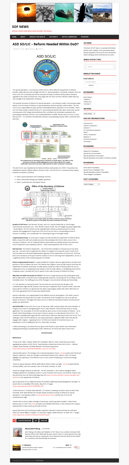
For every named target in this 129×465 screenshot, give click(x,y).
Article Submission (69, 37)
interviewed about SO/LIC (46, 395)
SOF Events (53, 37)
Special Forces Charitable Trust (94, 170)
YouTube (86, 104)
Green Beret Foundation (91, 168)
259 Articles (46, 429)
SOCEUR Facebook (90, 139)
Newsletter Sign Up (37, 37)
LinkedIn (86, 99)
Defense (40, 49)
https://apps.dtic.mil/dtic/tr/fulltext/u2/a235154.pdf (31, 415)
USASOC (86, 128)
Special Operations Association (94, 156)
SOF (36, 420)
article (62, 353)
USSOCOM (44, 420)
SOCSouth (87, 141)
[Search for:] (100, 67)
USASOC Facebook (90, 126)
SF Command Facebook (91, 130)
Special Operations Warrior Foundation (96, 172)
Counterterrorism (24, 420)
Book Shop (87, 97)
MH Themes (40, 460)
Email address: (89, 79)
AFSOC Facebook (89, 135)
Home (14, 37)
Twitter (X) (87, 102)
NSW (85, 132)
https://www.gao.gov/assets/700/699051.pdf (28, 386)
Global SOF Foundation (91, 151)
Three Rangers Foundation (92, 174)
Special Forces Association (92, 153)
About (22, 37)
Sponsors (84, 37)
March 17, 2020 (19, 49)
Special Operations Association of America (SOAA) (100, 158)
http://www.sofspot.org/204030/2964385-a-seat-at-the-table (34, 349)
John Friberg (31, 49)
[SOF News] (64, 21)
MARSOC (86, 137)
